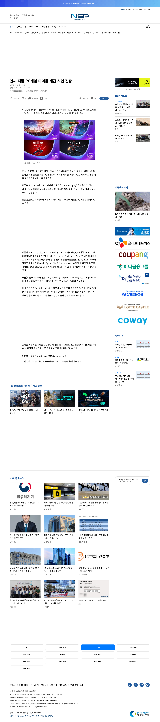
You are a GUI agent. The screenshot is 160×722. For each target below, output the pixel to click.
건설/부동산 (133, 647)
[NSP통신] (80, 17)
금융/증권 (62, 647)
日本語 (135, 9)
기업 (26, 647)
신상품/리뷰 (133, 661)
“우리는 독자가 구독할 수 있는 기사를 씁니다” (80, 3)
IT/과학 (98, 647)
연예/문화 (62, 661)
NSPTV (62, 26)
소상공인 (45, 26)
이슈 (54, 26)
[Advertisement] (80, 55)
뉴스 (11, 26)
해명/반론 (26, 668)
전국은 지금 (21, 26)
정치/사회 (26, 661)
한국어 (122, 9)
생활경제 (133, 654)
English (128, 9)
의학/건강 (97, 654)
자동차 (62, 654)
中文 (140, 9)
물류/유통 (26, 654)
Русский (147, 9)
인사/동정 (97, 661)
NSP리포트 (34, 26)
